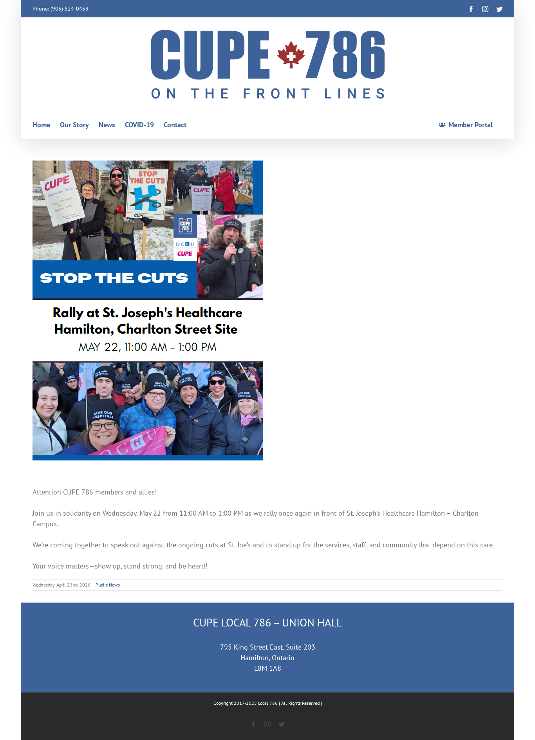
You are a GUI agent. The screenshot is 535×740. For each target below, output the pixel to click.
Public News (108, 585)
